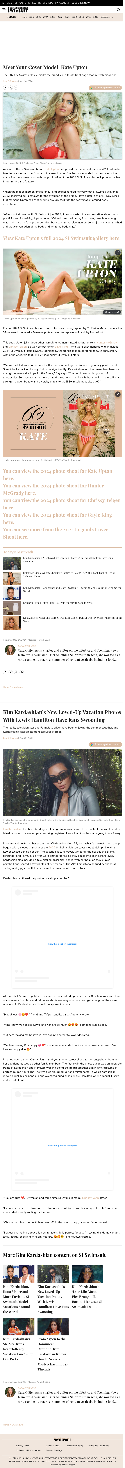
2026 (31, 17)
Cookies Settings (54, 1450)
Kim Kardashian (13, 829)
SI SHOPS (48, 3)
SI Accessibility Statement (28, 1450)
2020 (74, 17)
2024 (45, 17)
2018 (88, 17)
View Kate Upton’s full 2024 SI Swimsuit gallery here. (62, 238)
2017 (95, 17)
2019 (81, 17)
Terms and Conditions (98, 1446)
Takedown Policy (75, 1446)
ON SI (9, 3)
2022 (59, 17)
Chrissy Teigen (18, 347)
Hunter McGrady (106, 342)
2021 (67, 17)
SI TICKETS (20, 3)
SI (3, 3)
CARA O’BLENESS (27, 646)
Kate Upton (52, 169)
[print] (22, 672)
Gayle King (61, 347)
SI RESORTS (34, 3)
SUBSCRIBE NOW (81, 3)
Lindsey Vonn (90, 1198)
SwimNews (17, 687)
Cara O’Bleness (10, 81)
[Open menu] (4, 10)
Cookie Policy (52, 1446)
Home (24, 17)
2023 (52, 17)
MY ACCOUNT (62, 3)
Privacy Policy (22, 1446)
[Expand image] (118, 252)
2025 (38, 17)
